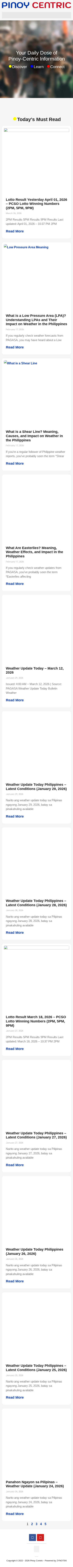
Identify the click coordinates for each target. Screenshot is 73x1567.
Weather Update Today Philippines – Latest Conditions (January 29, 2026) (36, 787)
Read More (15, 231)
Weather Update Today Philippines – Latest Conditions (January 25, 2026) (36, 1368)
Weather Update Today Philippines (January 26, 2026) (34, 1251)
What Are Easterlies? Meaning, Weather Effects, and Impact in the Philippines (34, 552)
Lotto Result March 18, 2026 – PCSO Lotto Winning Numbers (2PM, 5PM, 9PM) (36, 1021)
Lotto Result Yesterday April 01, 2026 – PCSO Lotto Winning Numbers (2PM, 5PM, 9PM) (36, 204)
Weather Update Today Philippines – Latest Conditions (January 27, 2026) (36, 1135)
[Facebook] (32, 1537)
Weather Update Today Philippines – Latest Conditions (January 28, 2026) (36, 903)
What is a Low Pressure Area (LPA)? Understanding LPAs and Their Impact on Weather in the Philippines (36, 320)
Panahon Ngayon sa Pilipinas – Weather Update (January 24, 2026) (35, 1484)
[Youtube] (40, 1537)
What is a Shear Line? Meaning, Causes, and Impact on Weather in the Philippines (34, 436)
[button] (36, 15)
